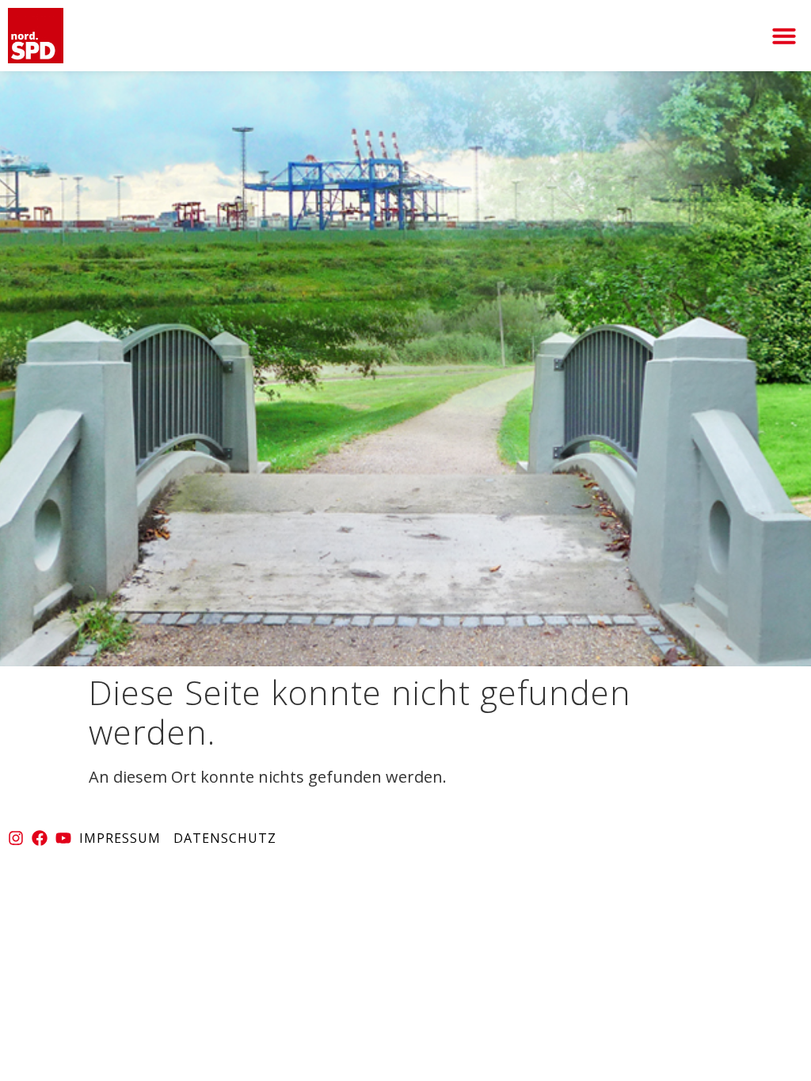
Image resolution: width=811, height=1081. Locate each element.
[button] (784, 36)
